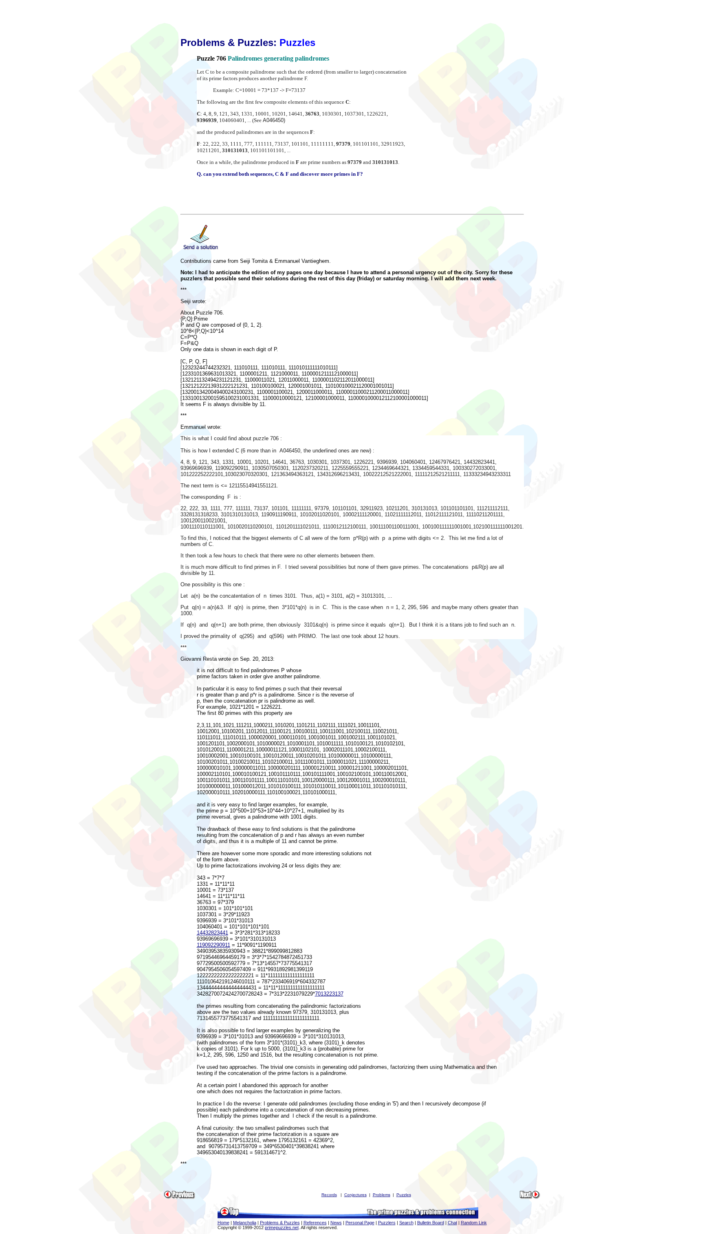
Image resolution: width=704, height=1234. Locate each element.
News (336, 1222)
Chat (452, 1222)
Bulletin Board (430, 1222)
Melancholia (244, 1222)
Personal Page (359, 1222)
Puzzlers (387, 1222)
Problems (381, 1195)
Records (329, 1195)
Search (406, 1222)
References (315, 1222)
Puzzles (403, 1195)
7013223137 (329, 994)
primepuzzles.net (282, 1227)
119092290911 (213, 945)
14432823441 (212, 933)
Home (223, 1222)
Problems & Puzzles (280, 1222)
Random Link (474, 1222)
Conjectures (355, 1195)
